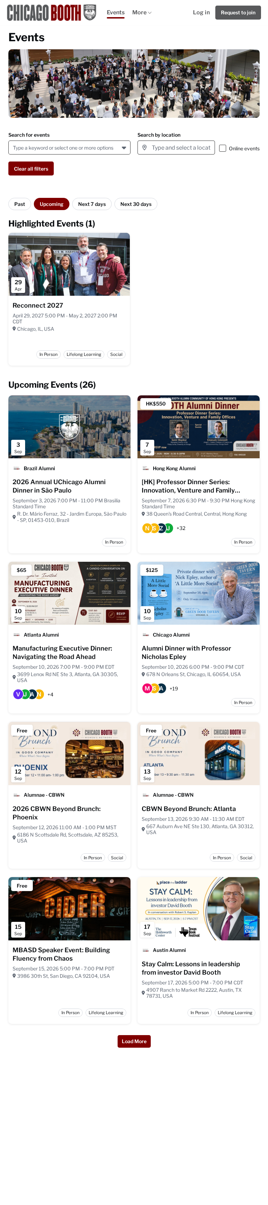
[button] (125, 147)
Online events (244, 148)
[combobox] (14, 148)
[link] (38, 305)
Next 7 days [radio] (92, 204)
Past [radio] (19, 204)
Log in (201, 12)
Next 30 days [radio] (135, 204)
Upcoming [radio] (52, 204)
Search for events (29, 135)
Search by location (158, 135)
